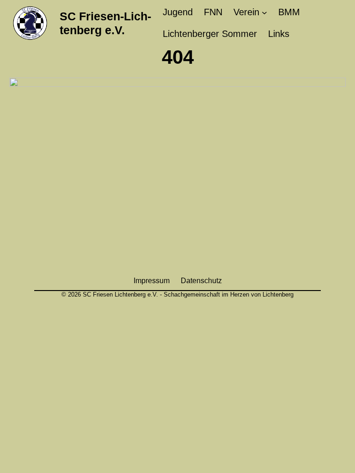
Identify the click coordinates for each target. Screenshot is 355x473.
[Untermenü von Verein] (264, 12)
